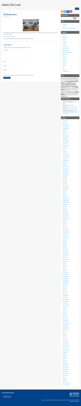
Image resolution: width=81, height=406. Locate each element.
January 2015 (65, 320)
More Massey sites (7, 397)
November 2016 (66, 278)
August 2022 (65, 175)
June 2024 (65, 151)
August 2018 (65, 238)
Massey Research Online (68, 52)
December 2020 (66, 198)
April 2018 (65, 246)
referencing (71, 89)
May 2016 (65, 289)
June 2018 (65, 242)
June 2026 (65, 120)
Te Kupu (69, 92)
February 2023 (65, 166)
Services (64, 63)
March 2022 (65, 183)
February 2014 (65, 341)
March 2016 (65, 293)
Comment (5, 49)
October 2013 (65, 348)
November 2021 (66, 187)
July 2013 (65, 354)
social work (71, 91)
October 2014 (65, 326)
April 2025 (65, 132)
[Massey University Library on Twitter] (65, 12)
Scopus (68, 91)
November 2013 (66, 346)
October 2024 (65, 143)
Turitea (76, 94)
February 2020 (65, 213)
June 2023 (65, 162)
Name (4, 61)
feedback (74, 79)
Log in (77, 8)
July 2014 (65, 331)
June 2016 (65, 288)
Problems (64, 58)
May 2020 (65, 208)
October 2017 (65, 257)
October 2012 (65, 371)
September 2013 (66, 350)
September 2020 (66, 202)
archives (64, 78)
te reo (72, 92)
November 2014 (66, 324)
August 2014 (65, 329)
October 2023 (65, 158)
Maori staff (68, 87)
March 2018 (65, 248)
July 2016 (65, 286)
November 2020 (66, 200)
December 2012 (66, 367)
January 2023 (65, 168)
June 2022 (65, 179)
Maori (67, 84)
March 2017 (65, 270)
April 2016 (65, 291)
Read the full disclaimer (74, 401)
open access (66, 89)
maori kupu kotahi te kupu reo (68, 85)
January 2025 (65, 137)
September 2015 (66, 305)
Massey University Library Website (69, 28)
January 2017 (65, 274)
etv (69, 79)
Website (5, 69)
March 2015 (65, 316)
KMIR (65, 81)
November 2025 (66, 126)
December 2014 (66, 322)
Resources (65, 61)
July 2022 (65, 177)
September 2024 (66, 145)
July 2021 (65, 191)
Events (64, 44)
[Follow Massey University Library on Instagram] (70, 12)
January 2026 (65, 124)
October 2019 (65, 217)
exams (72, 79)
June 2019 (65, 223)
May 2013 (65, 358)
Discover (64, 26)
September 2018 (66, 236)
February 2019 (65, 229)
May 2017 (65, 267)
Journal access (66, 46)
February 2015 (65, 318)
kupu (68, 81)
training (73, 94)
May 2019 (65, 225)
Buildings (64, 37)
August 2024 (65, 147)
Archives (64, 35)
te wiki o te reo (67, 94)
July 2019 (65, 221)
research (75, 89)
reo (73, 89)
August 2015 (65, 307)
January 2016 (65, 297)
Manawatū (63, 84)
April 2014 (65, 337)
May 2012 (65, 381)
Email (4, 65)
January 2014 (65, 343)
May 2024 (65, 153)
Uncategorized (65, 71)
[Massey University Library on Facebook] (68, 12)
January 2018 (65, 251)
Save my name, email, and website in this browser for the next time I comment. (18, 75)
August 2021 (65, 189)
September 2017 (66, 259)
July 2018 (65, 240)
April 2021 (65, 194)
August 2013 (65, 352)
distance (62, 79)
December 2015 (66, 299)
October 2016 (65, 280)
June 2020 (65, 206)
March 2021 (65, 196)
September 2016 (66, 282)
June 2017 (65, 265)
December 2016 (66, 276)
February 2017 (65, 272)
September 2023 (66, 160)
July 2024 (65, 149)
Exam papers (70, 105)
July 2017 (65, 263)
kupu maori (74, 81)
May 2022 (65, 181)
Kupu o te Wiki (65, 48)
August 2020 (65, 204)
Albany (62, 78)
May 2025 (65, 130)
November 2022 (66, 170)
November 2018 (66, 232)
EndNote (64, 42)
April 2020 (65, 210)
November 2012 (66, 369)
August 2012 (65, 375)
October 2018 (65, 234)
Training (64, 69)
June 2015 (65, 310)
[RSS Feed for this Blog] (62, 12)
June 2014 (65, 333)
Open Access (65, 54)
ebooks (65, 79)
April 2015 (65, 314)
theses (71, 94)
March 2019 (65, 227)
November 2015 (66, 301)
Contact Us (65, 24)
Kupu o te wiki (66, 83)
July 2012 (65, 377)
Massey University (7, 396)
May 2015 (65, 312)
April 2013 (65, 360)
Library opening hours (11, 36)
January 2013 (65, 365)
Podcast (64, 56)
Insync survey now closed (71, 107)
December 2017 (66, 253)
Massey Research (66, 50)
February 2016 (65, 295)
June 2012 (65, 379)
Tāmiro (64, 65)
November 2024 (66, 141)
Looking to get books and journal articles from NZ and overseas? (70, 112)
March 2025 (65, 134)
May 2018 (65, 244)
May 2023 (65, 164)
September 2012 (66, 373)
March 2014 (65, 339)
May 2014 (65, 335)
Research (65, 60)
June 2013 (65, 356)
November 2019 (66, 215)
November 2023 (66, 156)
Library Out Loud (11, 5)
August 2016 (65, 284)
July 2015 (65, 308)
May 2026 (65, 122)
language (73, 83)
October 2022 (65, 172)
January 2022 (65, 185)
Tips (63, 67)
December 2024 (66, 139)
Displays (64, 41)
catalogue (67, 78)
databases (71, 78)
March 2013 (65, 362)
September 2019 (66, 219)
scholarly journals (64, 91)
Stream (74, 91)
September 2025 (66, 128)
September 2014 (66, 327)
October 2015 (65, 303)
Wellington (63, 96)
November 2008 (66, 384)
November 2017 (66, 255)
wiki (66, 96)
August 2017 (65, 261)
